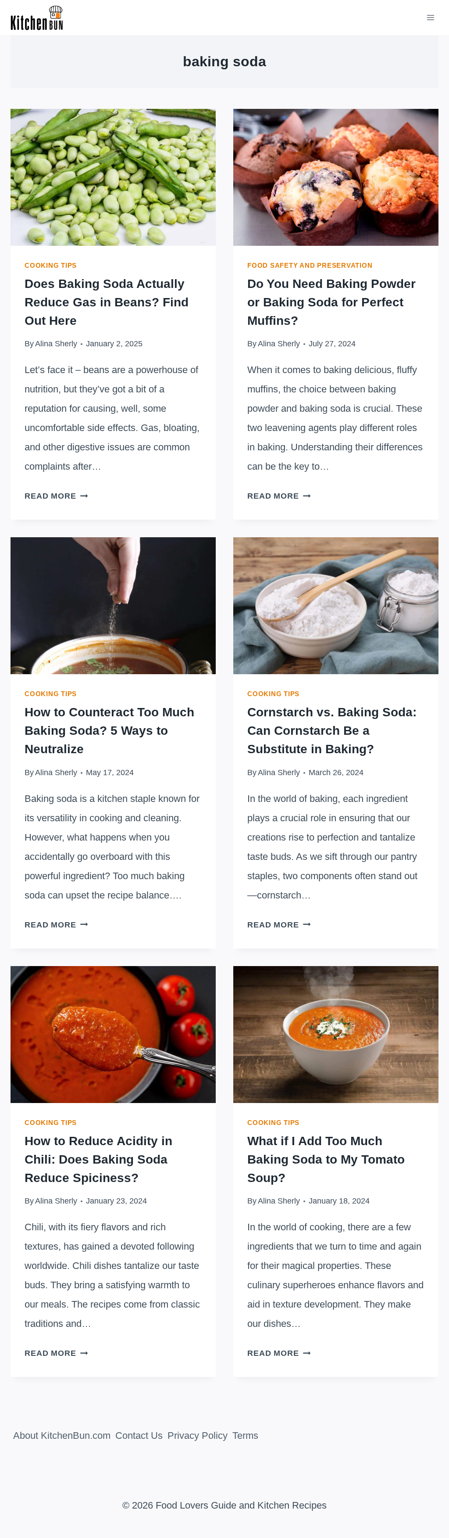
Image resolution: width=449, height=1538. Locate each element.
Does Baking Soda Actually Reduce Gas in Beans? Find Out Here (107, 302)
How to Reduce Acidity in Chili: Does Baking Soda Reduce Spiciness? (98, 1159)
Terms (245, 1435)
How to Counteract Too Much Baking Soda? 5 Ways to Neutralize (109, 730)
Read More (56, 496)
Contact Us (139, 1435)
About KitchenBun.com (61, 1435)
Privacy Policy (197, 1435)
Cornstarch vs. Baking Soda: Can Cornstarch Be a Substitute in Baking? (332, 730)
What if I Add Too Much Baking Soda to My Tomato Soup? (326, 1159)
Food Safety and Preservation (310, 265)
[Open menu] (430, 17)
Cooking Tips (51, 265)
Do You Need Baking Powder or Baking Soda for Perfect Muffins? (331, 302)
